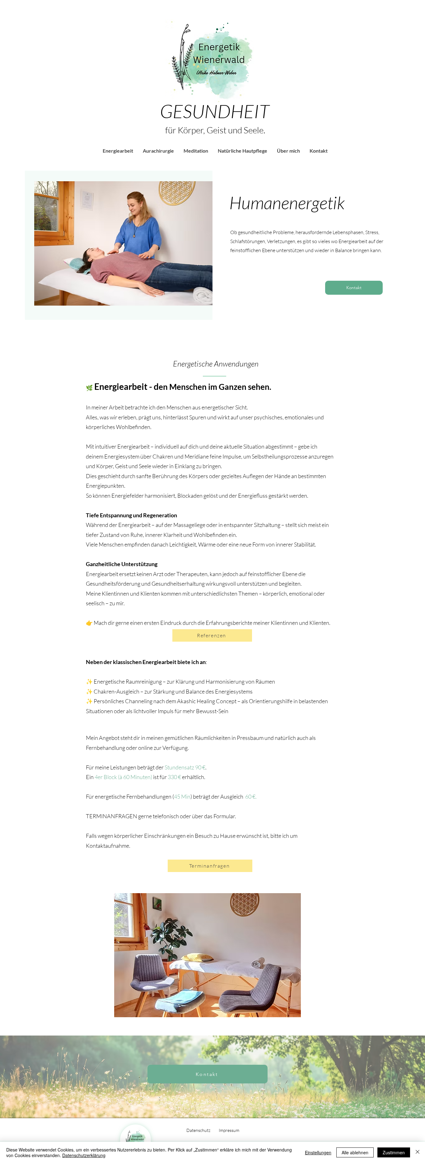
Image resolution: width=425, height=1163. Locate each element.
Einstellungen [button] (318, 1152)
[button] (118, 150)
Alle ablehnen (355, 1152)
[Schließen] (417, 1152)
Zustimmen (394, 1152)
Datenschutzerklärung (83, 1155)
